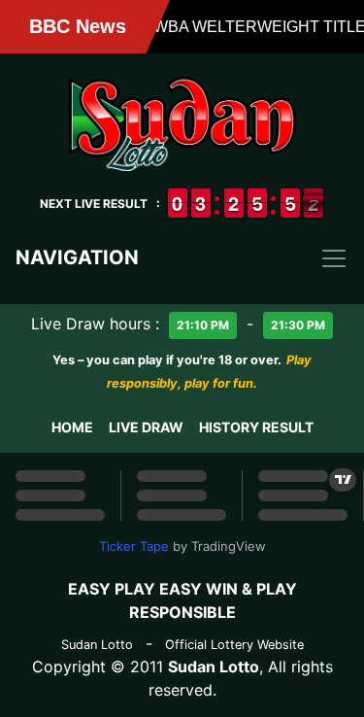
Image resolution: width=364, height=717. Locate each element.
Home (72, 427)
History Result (256, 427)
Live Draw (146, 427)
